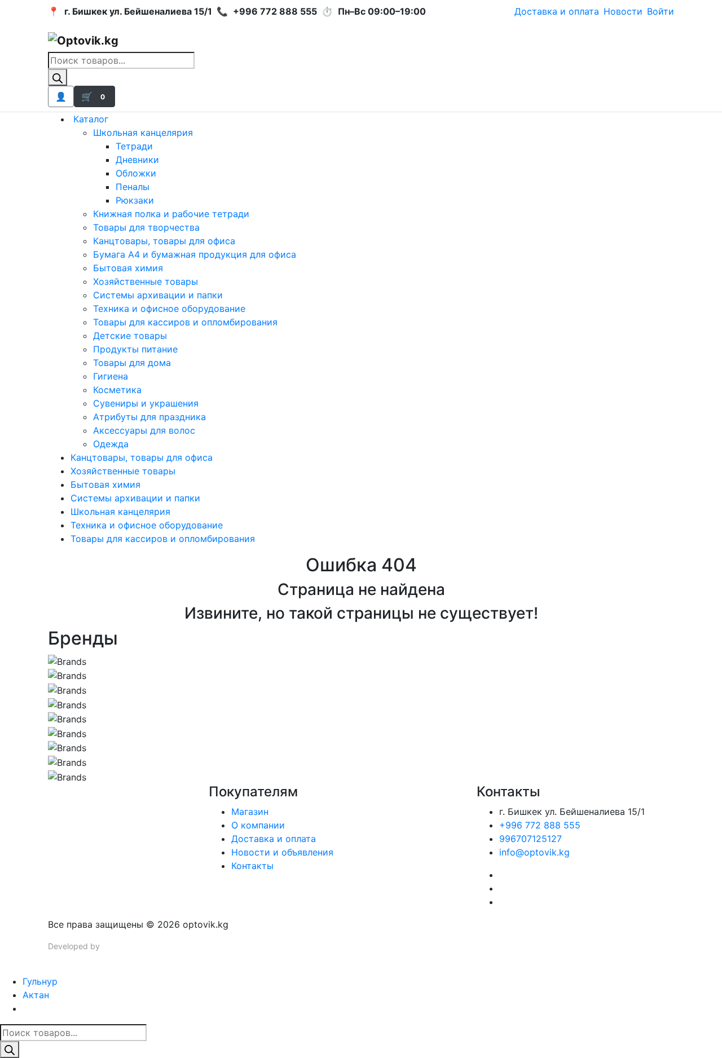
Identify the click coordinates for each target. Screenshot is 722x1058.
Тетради (134, 146)
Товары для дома (132, 362)
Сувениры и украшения (146, 403)
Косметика (117, 389)
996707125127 (530, 838)
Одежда (111, 443)
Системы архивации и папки (158, 295)
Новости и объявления (282, 852)
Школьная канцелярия (143, 132)
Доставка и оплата (556, 11)
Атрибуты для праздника (149, 416)
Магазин (249, 811)
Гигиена (110, 376)
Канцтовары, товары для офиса (164, 240)
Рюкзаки (135, 200)
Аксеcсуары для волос (144, 430)
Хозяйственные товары (145, 281)
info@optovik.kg (534, 852)
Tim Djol (116, 946)
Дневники (137, 159)
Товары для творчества (146, 227)
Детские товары (130, 335)
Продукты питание (135, 349)
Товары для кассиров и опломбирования (185, 322)
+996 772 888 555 (539, 825)
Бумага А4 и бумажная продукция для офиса (194, 254)
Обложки (136, 173)
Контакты (252, 865)
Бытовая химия (128, 268)
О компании (258, 825)
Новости (623, 11)
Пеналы (132, 186)
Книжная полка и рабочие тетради (171, 213)
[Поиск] (57, 77)
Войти (660, 11)
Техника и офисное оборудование (169, 308)
